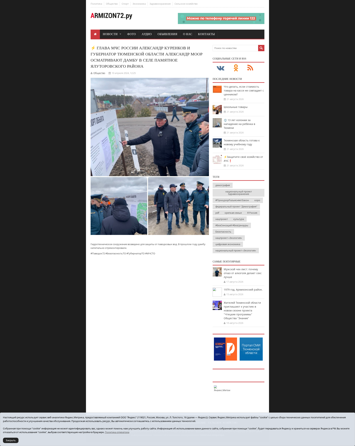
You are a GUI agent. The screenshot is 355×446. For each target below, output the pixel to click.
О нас (187, 34)
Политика (96, 3)
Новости (110, 34)
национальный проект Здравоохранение (238, 193)
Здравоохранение (160, 3)
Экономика (139, 3)
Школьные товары (236, 107)
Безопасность (223, 231)
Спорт (125, 3)
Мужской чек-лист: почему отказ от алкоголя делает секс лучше (243, 273)
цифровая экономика (227, 244)
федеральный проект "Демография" (236, 206)
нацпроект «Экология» (228, 238)
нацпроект (221, 219)
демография (222, 185)
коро (257, 200)
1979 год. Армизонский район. (243, 289)
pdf (217, 212)
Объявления (167, 34)
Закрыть (11, 440)
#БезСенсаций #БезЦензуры (231, 225)
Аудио (147, 34)
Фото (131, 34)
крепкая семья (233, 212)
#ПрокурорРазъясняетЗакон (232, 200)
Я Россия (252, 212)
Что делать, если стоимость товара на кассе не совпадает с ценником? (244, 90)
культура (238, 219)
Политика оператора (117, 432)
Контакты (206, 34)
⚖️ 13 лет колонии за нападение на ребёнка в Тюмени (239, 124)
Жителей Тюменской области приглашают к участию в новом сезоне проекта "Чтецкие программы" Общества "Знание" (242, 310)
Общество (112, 3)
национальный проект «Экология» (235, 250)
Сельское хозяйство (186, 3)
